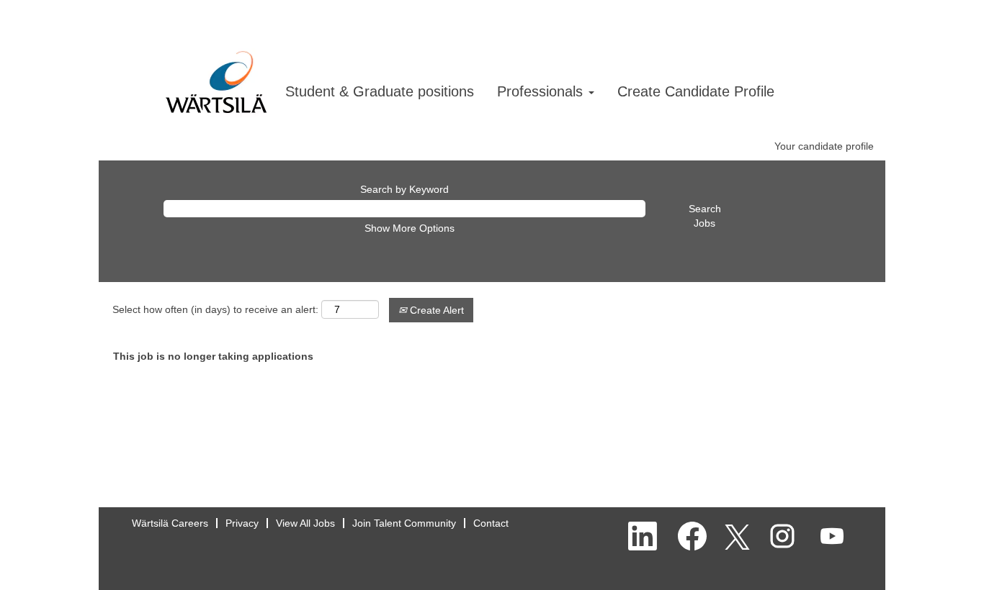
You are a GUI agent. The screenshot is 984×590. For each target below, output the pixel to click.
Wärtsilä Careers (170, 523)
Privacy (242, 523)
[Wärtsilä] (216, 68)
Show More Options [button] (409, 228)
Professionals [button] (542, 91)
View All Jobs (305, 523)
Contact (491, 523)
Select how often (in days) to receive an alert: (215, 309)
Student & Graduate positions (379, 91)
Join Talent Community (404, 523)
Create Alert (435, 310)
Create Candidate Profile (695, 91)
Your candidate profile (824, 146)
